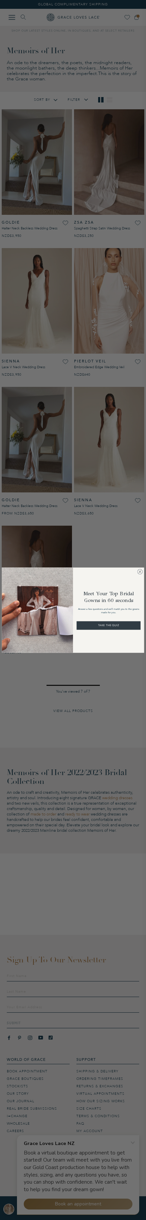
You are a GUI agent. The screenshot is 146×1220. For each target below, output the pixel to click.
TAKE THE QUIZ (108, 625)
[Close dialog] (140, 571)
